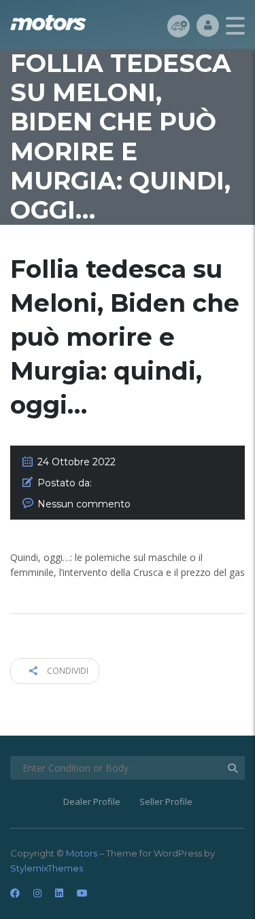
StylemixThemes (46, 868)
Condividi (66, 671)
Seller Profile (165, 801)
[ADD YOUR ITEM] (178, 25)
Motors (81, 853)
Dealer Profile (91, 801)
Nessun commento (84, 504)
